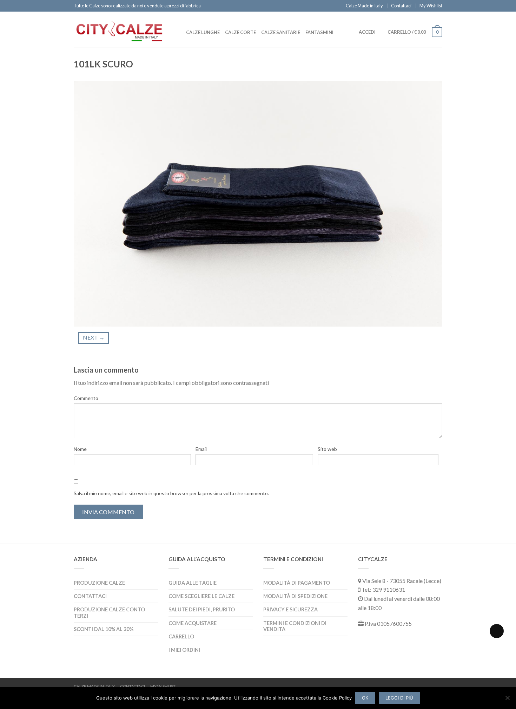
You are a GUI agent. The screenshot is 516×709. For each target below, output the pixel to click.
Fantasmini (319, 32)
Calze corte (240, 32)
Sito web (327, 449)
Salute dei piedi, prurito (201, 609)
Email (201, 449)
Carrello (181, 636)
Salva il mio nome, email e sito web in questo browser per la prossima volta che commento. (171, 493)
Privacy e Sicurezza (290, 609)
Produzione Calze (99, 583)
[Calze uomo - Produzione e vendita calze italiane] (119, 29)
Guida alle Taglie (192, 583)
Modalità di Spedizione (295, 596)
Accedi (367, 32)
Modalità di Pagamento (296, 583)
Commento (86, 398)
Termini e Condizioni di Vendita (294, 626)
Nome (80, 449)
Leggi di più (399, 698)
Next (94, 337)
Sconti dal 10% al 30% (103, 629)
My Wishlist (430, 5)
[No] (507, 697)
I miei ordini (184, 650)
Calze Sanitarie (280, 32)
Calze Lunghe (203, 32)
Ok (365, 698)
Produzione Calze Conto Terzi (109, 612)
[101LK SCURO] (258, 202)
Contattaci (401, 5)
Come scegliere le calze (201, 596)
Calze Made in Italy (364, 5)
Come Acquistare (192, 623)
